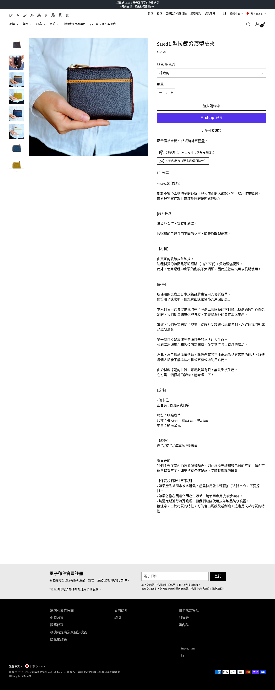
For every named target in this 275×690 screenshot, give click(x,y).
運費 (201, 141)
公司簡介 (121, 610)
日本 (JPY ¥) (256, 13)
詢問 (117, 618)
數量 (160, 84)
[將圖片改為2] (16, 62)
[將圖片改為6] (16, 131)
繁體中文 (235, 13)
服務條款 (57, 625)
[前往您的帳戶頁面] (256, 24)
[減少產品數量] (171, 92)
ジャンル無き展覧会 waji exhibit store (45, 672)
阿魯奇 (184, 618)
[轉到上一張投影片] (254, 551)
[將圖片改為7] (16, 148)
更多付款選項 (211, 131)
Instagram (188, 648)
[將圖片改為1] (16, 45)
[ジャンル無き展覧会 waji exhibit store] (39, 15)
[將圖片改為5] (16, 113)
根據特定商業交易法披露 (68, 632)
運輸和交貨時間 (62, 610)
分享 (165, 173)
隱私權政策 (58, 639)
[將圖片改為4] (16, 96)
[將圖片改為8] (16, 165)
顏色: (166, 64)
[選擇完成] (16, 171)
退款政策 (57, 618)
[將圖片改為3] (16, 79)
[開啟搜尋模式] (248, 24)
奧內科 (184, 625)
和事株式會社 (189, 610)
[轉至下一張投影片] (263, 551)
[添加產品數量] (160, 92)
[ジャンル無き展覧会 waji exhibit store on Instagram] (224, 13)
